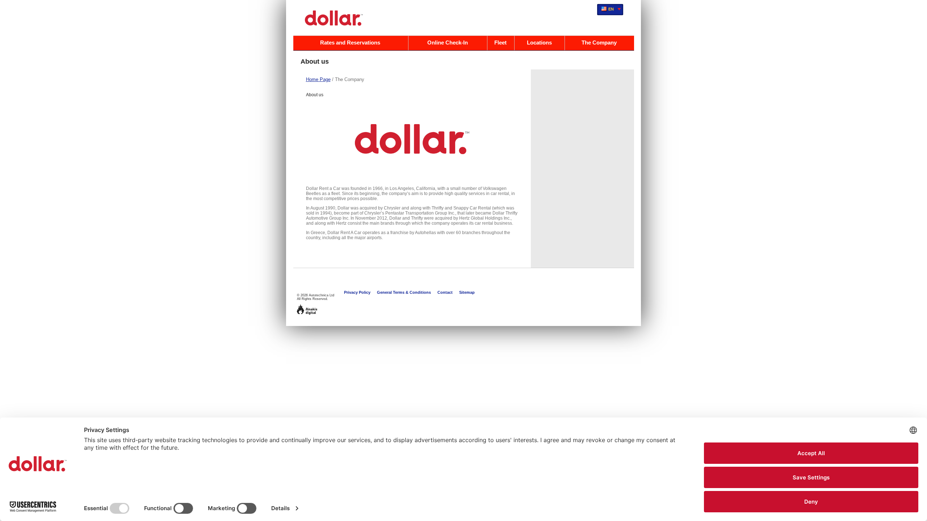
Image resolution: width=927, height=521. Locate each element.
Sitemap (467, 292)
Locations (539, 42)
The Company (599, 42)
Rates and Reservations (350, 42)
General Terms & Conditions (404, 292)
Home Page (318, 79)
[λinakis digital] (307, 309)
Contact (445, 292)
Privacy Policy (357, 292)
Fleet (500, 42)
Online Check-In (447, 42)
